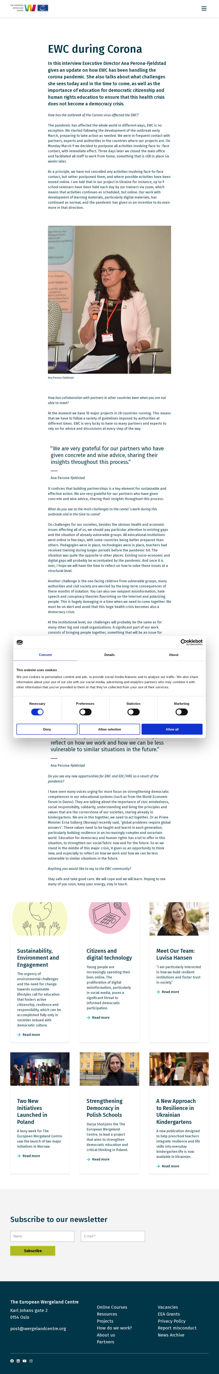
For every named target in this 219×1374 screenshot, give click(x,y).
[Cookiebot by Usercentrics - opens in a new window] (184, 642)
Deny (47, 729)
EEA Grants (169, 1314)
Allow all (172, 729)
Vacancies (168, 1307)
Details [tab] (109, 655)
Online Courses (112, 1307)
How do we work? (114, 1328)
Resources (107, 1314)
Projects (105, 1321)
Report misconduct (177, 1328)
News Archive (171, 1335)
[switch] (85, 712)
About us (106, 1335)
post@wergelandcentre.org (38, 1328)
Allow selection (109, 729)
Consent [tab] (45, 655)
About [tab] (173, 655)
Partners (105, 1342)
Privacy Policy (171, 1321)
